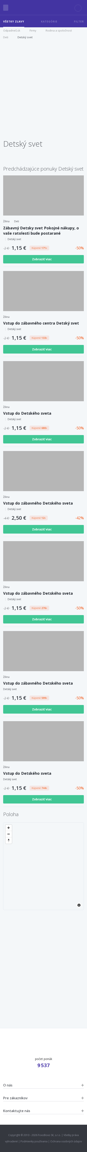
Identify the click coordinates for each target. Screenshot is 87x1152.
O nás (7, 1085)
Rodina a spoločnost (59, 30)
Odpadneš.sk (11, 30)
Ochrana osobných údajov (66, 1141)
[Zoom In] (8, 828)
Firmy (33, 30)
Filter (79, 21)
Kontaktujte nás (16, 1111)
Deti (5, 37)
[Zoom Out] (8, 834)
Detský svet (25, 37)
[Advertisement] (43, 91)
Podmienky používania (34, 1141)
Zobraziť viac (42, 259)
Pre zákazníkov (15, 1098)
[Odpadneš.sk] (43, 7)
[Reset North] (8, 840)
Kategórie (49, 21)
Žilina (6, 221)
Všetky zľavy (13, 21)
